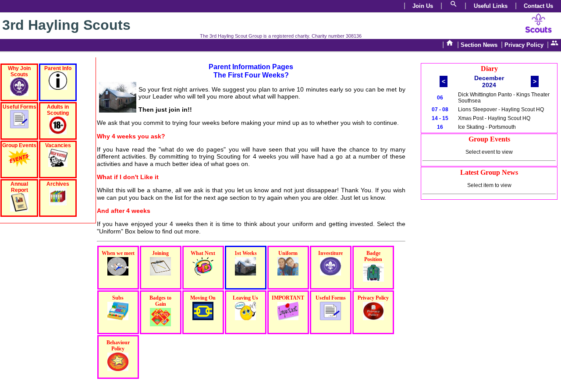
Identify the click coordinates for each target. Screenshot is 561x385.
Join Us (422, 6)
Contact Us (538, 6)
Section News (479, 45)
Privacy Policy (523, 45)
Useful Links (491, 6)
